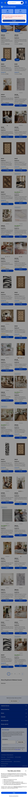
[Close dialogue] (26, 771)
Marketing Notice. (18, 786)
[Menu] (2, 3)
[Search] (22, 3)
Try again (14, 20)
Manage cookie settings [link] (13, 795)
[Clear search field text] (20, 2)
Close (14, 792)
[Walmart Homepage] (5, 3)
